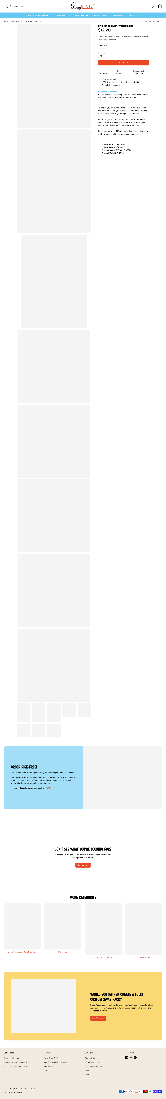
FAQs (87, 1070)
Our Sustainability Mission (55, 1062)
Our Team (48, 1066)
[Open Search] (6, 6)
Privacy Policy (8, 1089)
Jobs (46, 1070)
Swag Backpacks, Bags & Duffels (22, 952)
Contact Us (133, 15)
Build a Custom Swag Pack (15, 1066)
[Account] (153, 6)
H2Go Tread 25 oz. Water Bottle (30, 21)
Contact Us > (83, 865)
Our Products (99, 15)
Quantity (103, 54)
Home (6, 21)
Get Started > (98, 1018)
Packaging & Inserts (143, 957)
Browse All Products (12, 1058)
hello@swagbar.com (93, 1066)
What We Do (63, 15)
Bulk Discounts (119, 72)
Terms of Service (30, 1089)
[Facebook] (126, 1057)
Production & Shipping (138, 72)
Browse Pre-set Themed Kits (16, 1062)
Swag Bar (19, 1092)
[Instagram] (131, 1057)
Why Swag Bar (82, 15)
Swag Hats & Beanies (103, 957)
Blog (87, 1074)
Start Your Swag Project (39, 15)
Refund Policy (18, 1089)
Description (104, 73)
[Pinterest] (135, 1057)
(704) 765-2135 (52, 788)
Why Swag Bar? (51, 1058)
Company (117, 15)
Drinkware (14, 21)
